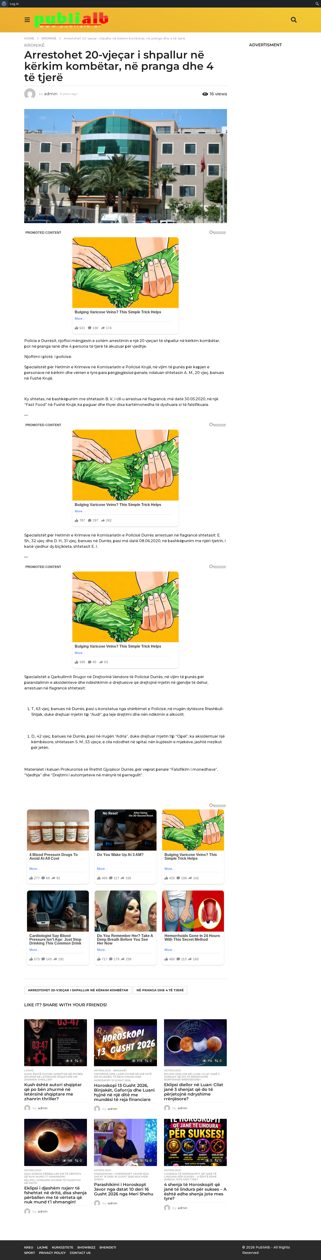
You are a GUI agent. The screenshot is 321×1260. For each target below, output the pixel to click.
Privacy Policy (52, 1253)
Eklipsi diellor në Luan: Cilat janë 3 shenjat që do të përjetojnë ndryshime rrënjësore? (191, 1077)
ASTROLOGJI (102, 1070)
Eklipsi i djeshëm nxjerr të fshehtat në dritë (52, 1181)
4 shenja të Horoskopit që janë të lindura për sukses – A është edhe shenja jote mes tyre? (190, 1176)
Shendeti (107, 1247)
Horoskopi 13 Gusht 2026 (112, 1080)
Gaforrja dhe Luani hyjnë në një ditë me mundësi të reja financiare (123, 1075)
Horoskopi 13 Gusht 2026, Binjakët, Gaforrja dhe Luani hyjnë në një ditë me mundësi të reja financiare (124, 1092)
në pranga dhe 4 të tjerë (160, 990)
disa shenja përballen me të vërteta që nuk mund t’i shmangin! (52, 1175)
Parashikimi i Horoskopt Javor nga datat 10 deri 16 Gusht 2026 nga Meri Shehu (121, 1176)
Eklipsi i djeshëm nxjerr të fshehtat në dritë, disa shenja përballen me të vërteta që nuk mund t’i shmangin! (55, 1195)
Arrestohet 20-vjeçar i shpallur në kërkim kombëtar (78, 990)
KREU (28, 1247)
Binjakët (120, 1070)
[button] (27, 19)
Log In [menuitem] (14, 4)
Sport (29, 1253)
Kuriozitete (62, 1247)
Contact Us (80, 1253)
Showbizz (86, 1247)
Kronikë (34, 45)
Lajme (28, 1070)
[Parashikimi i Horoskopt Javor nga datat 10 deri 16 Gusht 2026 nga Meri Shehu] (125, 1142)
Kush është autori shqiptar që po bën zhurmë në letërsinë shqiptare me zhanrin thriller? (53, 1077)
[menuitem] (4, 4)
